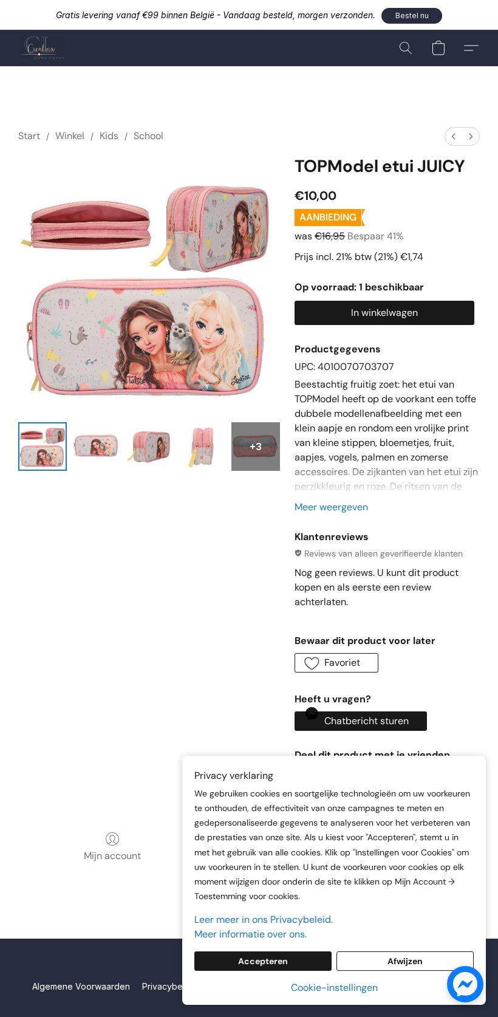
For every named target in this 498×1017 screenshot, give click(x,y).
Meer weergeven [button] (331, 507)
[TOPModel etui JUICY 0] (42, 446)
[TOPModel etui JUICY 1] (96, 446)
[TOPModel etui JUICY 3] (203, 446)
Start (29, 135)
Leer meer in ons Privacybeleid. (263, 919)
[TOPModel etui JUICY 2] (149, 446)
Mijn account (112, 855)
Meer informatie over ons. (250, 934)
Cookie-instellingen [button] (334, 987)
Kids (109, 135)
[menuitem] (453, 136)
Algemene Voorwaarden (81, 986)
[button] (411, 16)
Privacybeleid (169, 986)
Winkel (69, 135)
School (148, 135)
